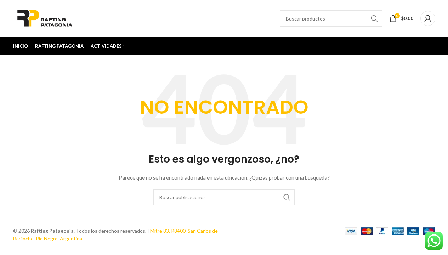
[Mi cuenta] (428, 18)
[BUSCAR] (374, 18)
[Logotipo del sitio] (45, 18)
